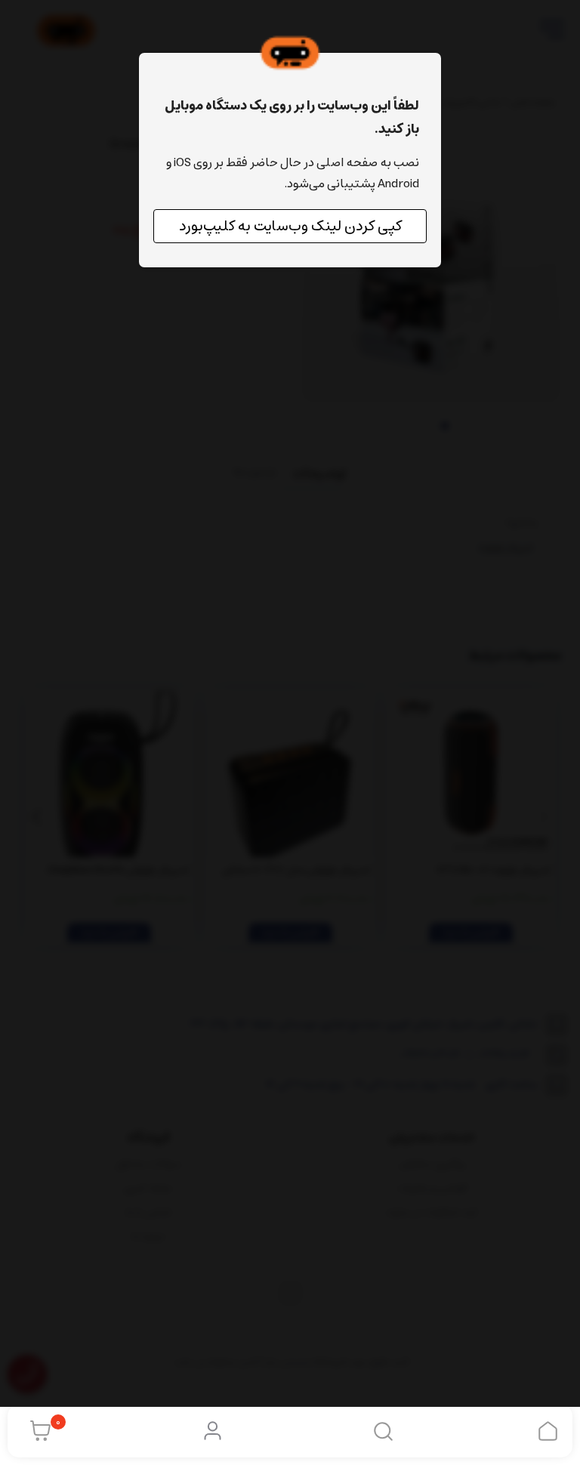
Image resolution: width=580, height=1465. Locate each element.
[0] (37, 1431)
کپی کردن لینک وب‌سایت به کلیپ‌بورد (290, 226)
